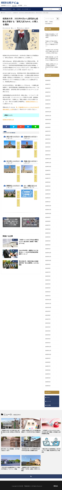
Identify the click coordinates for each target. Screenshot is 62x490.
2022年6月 (47, 276)
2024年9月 (47, 170)
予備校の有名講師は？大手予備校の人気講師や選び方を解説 (51, 35)
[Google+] (20, 126)
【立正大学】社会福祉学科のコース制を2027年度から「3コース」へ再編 (10, 468)
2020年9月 (47, 358)
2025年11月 (48, 115)
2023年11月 (48, 209)
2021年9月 (47, 311)
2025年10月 (48, 119)
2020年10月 (48, 354)
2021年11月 (48, 303)
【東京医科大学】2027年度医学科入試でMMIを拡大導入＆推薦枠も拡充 (30, 449)
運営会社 (56, 486)
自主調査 (20, 5)
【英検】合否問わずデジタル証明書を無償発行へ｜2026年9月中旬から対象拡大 (51, 66)
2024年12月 (48, 158)
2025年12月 (48, 111)
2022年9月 (47, 264)
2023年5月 (47, 233)
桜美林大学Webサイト (32, 101)
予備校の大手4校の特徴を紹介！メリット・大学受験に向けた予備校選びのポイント (51, 44)
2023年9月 (47, 217)
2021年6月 (47, 323)
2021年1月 (47, 342)
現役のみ (18, 154)
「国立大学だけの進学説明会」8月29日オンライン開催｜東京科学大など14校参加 (51, 450)
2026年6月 (47, 88)
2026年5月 (47, 92)
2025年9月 (47, 123)
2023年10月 (48, 213)
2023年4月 (47, 237)
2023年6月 (47, 229)
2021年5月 (47, 327)
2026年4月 (47, 96)
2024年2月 (47, 197)
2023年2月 (47, 244)
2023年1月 (47, 248)
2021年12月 (48, 299)
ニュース (14, 5)
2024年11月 (48, 162)
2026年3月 (47, 100)
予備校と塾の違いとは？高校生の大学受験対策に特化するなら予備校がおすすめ (51, 58)
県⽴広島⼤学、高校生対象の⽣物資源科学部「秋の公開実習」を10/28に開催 (29, 262)
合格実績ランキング (6, 5)
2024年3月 (47, 194)
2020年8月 (47, 362)
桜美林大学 (27, 28)
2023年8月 (47, 221)
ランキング (35, 195)
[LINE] (35, 126)
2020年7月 (47, 366)
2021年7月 (47, 319)
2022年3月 (47, 287)
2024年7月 (47, 178)
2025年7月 (47, 131)
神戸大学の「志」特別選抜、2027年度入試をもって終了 (10, 449)
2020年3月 (47, 381)
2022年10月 (48, 260)
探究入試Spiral (21, 28)
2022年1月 (47, 295)
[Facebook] (6, 126)
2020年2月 (47, 385)
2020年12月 (48, 346)
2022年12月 (48, 252)
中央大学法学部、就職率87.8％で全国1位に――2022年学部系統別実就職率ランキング (28, 252)
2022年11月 (48, 256)
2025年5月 (47, 139)
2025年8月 (47, 127)
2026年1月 (47, 107)
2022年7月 (47, 272)
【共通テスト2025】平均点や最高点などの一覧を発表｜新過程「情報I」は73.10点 (29, 241)
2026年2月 (47, 103)
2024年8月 (47, 174)
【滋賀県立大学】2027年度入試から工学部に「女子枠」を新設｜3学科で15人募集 (30, 469)
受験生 (14, 9)
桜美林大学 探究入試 (8, 119)
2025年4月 (47, 143)
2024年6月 (47, 182)
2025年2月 (47, 150)
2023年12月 (48, 205)
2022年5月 (47, 280)
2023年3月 (47, 240)
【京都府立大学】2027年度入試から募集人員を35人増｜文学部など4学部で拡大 (51, 51)
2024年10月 (48, 166)
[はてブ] (28, 126)
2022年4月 (47, 284)
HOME (3, 12)
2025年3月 (47, 147)
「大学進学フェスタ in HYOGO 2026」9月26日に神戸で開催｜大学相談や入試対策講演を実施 (51, 432)
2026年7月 (47, 84)
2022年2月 (47, 291)
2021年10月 (48, 307)
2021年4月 (47, 331)
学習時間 (18, 9)
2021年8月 (47, 315)
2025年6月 (47, 135)
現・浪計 (18, 145)
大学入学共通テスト (26, 9)
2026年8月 (47, 80)
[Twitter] (13, 126)
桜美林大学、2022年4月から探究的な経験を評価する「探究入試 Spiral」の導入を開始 (30, 12)
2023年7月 (47, 225)
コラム (25, 5)
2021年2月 (47, 338)
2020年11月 (48, 350)
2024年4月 (47, 190)
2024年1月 (47, 201)
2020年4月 (47, 378)
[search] (59, 9)
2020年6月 (47, 370)
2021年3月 (47, 334)
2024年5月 (47, 186)
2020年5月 (47, 374)
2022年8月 (47, 268)
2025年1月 (47, 154)
